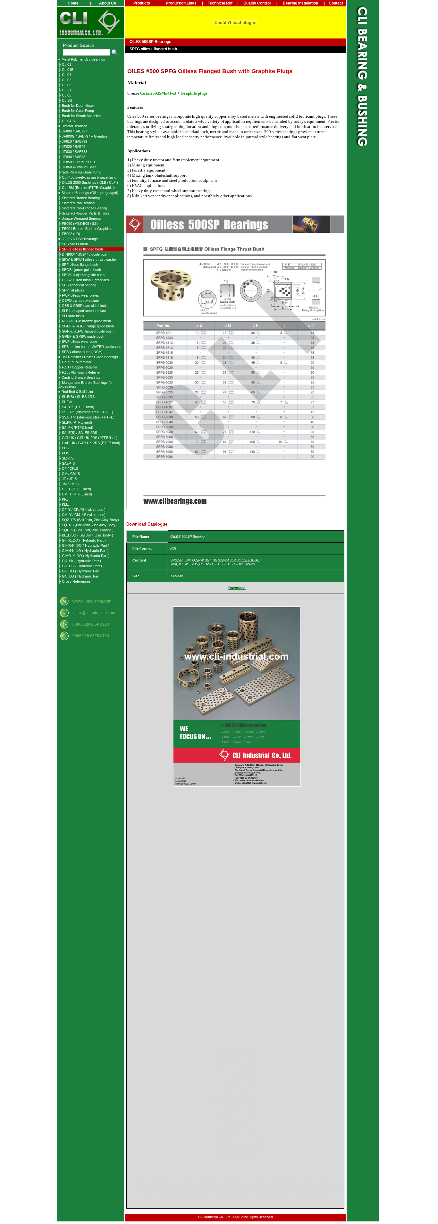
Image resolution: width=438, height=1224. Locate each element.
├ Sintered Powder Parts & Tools (83, 213)
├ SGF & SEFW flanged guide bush (86, 331)
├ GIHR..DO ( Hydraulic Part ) (82, 540)
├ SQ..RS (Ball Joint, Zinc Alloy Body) (87, 525)
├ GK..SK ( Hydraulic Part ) (79, 561)
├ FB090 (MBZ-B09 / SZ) (78, 223)
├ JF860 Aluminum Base (77, 167)
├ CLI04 (64, 75)
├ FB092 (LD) (69, 234)
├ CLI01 (64, 64)
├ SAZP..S (66, 463)
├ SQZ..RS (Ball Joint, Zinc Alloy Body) (88, 520)
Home (73, 3)
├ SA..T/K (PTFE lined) (76, 407)
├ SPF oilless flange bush (78, 264)
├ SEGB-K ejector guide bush (81, 275)
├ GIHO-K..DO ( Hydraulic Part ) (84, 556)
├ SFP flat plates (71, 290)
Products (141, 3)
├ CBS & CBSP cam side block (82, 306)
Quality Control (257, 3)
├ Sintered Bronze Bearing (79, 198)
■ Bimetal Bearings (73, 126)
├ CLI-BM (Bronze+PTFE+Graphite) (86, 188)
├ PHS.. (64, 448)
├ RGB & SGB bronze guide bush (84, 321)
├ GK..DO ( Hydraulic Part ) (80, 566)
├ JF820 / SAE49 (71, 146)
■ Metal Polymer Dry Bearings (81, 59)
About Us (107, 3)
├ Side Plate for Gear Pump (79, 172)
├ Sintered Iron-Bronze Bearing (82, 208)
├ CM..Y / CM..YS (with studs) (81, 515)
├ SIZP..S (65, 458)
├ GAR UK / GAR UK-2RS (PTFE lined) (89, 443)
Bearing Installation (300, 3)
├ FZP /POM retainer (74, 362)
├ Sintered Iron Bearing (76, 203)
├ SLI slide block (71, 316)
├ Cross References (74, 581)
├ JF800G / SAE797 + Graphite (82, 136)
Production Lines (181, 3)
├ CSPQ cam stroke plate (78, 300)
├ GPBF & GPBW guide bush (81, 336)
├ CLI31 (64, 90)
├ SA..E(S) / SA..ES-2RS (77, 433)
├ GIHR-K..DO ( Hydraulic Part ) (83, 545)
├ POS (63, 453)
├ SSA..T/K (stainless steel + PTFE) (86, 417)
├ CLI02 (64, 80)
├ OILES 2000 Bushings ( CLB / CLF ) (88, 182)
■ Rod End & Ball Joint (75, 391)
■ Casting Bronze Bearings (79, 377)
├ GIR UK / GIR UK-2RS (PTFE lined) (88, 438)
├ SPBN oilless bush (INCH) (80, 352)
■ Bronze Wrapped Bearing (79, 218)
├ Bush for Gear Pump (76, 111)
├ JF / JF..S (67, 479)
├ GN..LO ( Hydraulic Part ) (80, 576)
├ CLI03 (64, 85)
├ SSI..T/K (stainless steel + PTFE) (85, 412)
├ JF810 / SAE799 (72, 141)
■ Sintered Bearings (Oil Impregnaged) (88, 193)
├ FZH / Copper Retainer (77, 367)
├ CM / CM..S (69, 474)
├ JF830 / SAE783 (72, 152)
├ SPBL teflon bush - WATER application (89, 347)
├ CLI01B (65, 70)
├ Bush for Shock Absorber (79, 116)
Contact (336, 3)
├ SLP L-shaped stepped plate (82, 311)
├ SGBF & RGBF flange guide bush (86, 326)
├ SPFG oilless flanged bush (80, 249)
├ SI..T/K (65, 402)
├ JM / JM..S (68, 484)
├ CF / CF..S (68, 468)
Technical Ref (220, 3)
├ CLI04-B (66, 121)
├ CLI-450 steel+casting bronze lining (87, 177)
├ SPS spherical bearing (77, 285)
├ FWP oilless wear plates (78, 295)
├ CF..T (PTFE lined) (74, 489)
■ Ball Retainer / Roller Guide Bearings (88, 357)
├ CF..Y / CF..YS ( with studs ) (81, 509)
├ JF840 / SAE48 (71, 157)
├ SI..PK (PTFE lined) (75, 422)
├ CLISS (65, 100)
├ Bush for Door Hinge (76, 105)
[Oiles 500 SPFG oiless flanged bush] (237, 785)
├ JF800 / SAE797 (72, 131)
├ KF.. (63, 499)
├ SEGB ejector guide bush (79, 270)
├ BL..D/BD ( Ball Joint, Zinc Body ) (85, 535)
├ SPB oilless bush (73, 244)
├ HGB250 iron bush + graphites (83, 280)
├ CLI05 (64, 95)
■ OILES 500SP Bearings (78, 239)
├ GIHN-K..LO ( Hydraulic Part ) (83, 551)
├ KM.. (63, 504)
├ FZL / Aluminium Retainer (79, 372)
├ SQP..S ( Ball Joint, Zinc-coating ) (86, 530)
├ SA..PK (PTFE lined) (75, 427)
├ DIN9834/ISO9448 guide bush (83, 254)
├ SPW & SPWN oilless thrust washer (87, 259)
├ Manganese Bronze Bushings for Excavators (85, 384)
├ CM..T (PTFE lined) (75, 494)
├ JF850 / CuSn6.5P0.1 (76, 162)
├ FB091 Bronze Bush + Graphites (85, 229)
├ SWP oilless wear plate (77, 341)
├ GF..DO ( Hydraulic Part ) (80, 571)
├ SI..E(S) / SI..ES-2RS (76, 397)
